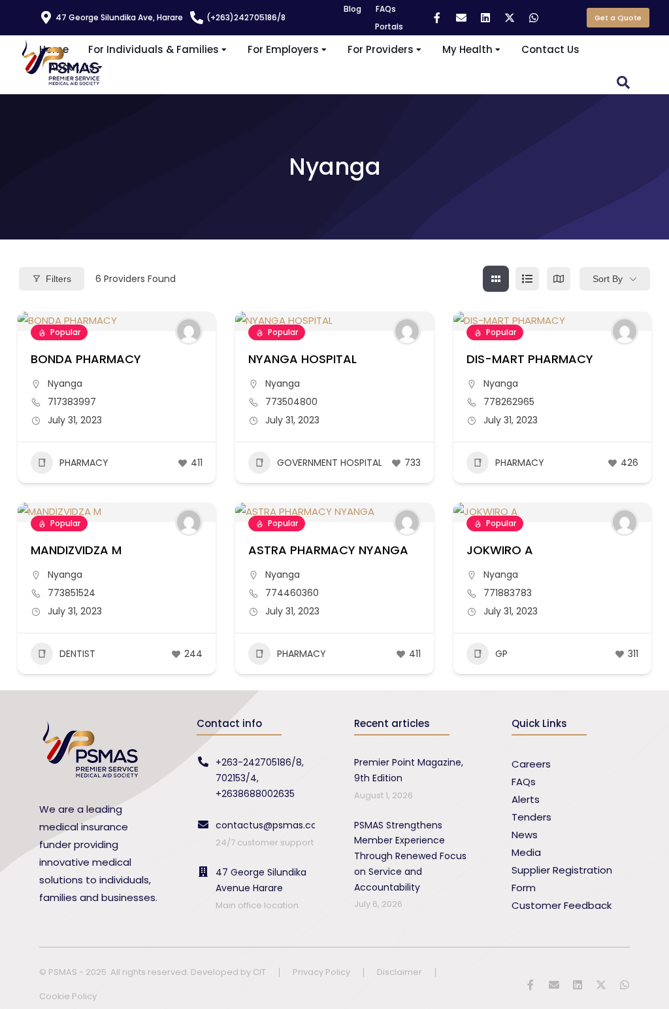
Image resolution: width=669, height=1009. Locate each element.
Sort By (608, 279)
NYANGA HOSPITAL (302, 359)
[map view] (559, 279)
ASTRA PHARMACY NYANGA (328, 550)
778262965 (508, 402)
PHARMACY (83, 462)
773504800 (291, 402)
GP (501, 653)
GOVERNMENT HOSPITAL (329, 462)
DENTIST (77, 653)
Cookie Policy (68, 996)
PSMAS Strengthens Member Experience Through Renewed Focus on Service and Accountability (410, 856)
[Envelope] (461, 17)
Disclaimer (399, 972)
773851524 (71, 593)
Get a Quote (618, 17)
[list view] (527, 279)
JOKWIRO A (499, 550)
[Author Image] (189, 331)
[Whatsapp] (533, 17)
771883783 (507, 593)
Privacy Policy (321, 972)
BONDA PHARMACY (86, 359)
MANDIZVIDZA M (76, 550)
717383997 (72, 402)
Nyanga (65, 383)
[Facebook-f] (437, 17)
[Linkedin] (485, 17)
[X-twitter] (509, 17)
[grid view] (496, 279)
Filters (58, 279)
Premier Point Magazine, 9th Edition (408, 770)
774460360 (292, 593)
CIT (259, 972)
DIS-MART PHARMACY (529, 359)
